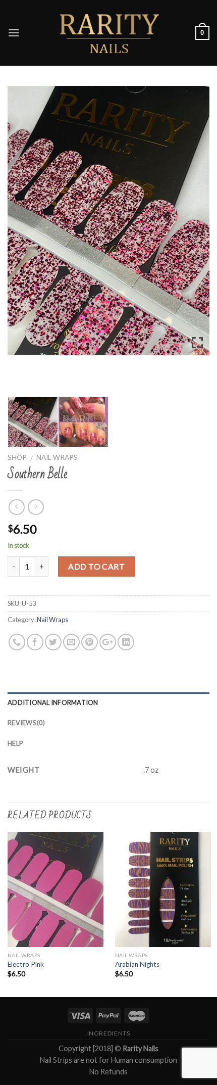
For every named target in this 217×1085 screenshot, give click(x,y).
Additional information (53, 702)
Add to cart (96, 566)
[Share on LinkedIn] (126, 642)
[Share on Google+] (107, 642)
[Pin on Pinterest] (89, 642)
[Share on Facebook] (35, 642)
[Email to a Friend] (71, 642)
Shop (17, 457)
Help (15, 743)
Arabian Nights (137, 964)
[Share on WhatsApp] (17, 642)
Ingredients (108, 1033)
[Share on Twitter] (53, 642)
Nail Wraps (57, 457)
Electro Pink (26, 964)
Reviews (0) (26, 723)
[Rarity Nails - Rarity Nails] (108, 33)
